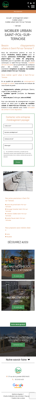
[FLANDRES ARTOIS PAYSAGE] (5, 8)
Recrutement (18, 11)
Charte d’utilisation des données (13, 396)
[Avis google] (18, 385)
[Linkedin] (31, 3)
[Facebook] (28, 3)
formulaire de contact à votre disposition (18, 109)
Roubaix (9, 237)
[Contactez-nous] (18, 342)
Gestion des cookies (18, 398)
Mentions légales (17, 394)
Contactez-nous (18, 345)
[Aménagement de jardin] (18, 296)
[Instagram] (34, 3)
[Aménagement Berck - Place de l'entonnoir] (18, 265)
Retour (18, 26)
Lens (8, 234)
